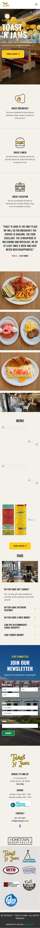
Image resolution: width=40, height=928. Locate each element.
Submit (8, 733)
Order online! (12, 54)
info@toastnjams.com (20, 821)
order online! (19, 546)
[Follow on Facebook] (20, 826)
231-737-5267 (20, 818)
